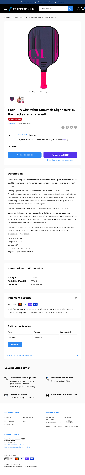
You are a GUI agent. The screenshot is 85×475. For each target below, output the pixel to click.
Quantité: (12, 147)
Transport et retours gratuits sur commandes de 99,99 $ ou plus (42, 2)
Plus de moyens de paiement (60, 160)
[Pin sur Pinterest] (67, 127)
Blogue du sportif (10, 424)
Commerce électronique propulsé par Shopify (20, 466)
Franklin (12, 124)
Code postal (65, 332)
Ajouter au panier (25, 155)
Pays (10, 332)
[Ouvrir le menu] (5, 9)
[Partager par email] (75, 127)
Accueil (7, 17)
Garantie (68, 417)
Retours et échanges (53, 423)
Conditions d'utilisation (69, 422)
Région (37, 332)
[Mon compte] (78, 8)
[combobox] (53, 8)
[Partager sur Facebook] (63, 127)
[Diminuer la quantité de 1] (20, 146)
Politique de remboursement (20, 355)
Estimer (14, 345)
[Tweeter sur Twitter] (71, 127)
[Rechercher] (70, 8)
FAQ (24, 421)
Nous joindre (9, 421)
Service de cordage (71, 426)
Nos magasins (28, 417)
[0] (82, 8)
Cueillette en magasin (54, 426)
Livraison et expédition (50, 418)
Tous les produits (18, 17)
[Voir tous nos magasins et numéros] (17, 447)
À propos (7, 417)
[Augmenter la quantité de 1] (32, 146)
